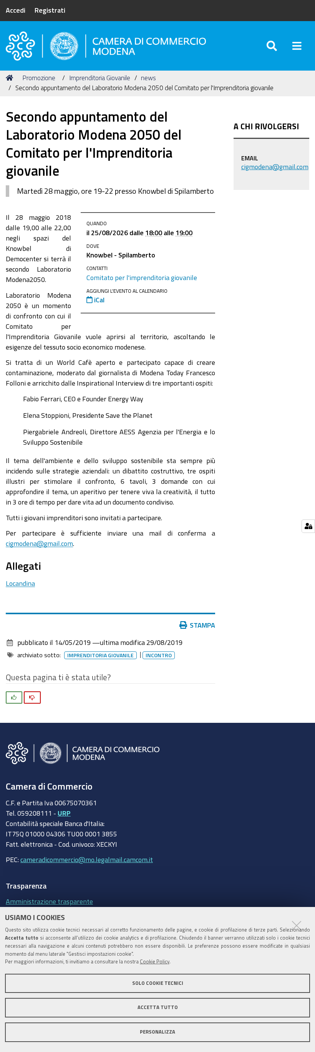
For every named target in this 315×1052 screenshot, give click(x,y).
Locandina (20, 583)
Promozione (38, 77)
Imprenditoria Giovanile (99, 77)
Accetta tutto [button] (158, 1007)
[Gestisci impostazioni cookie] (308, 526)
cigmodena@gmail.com (39, 543)
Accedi (15, 10)
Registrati (50, 10)
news (148, 77)
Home (11, 78)
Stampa (202, 625)
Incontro (159, 655)
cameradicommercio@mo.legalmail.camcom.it (86, 859)
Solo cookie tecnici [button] (157, 983)
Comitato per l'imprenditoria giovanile (141, 277)
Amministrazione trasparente (49, 901)
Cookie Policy (154, 961)
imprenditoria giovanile (100, 655)
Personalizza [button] (157, 1031)
